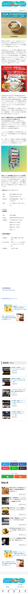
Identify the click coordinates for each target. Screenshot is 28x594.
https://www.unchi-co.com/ (8, 290)
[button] (22, 468)
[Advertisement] (14, 341)
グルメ (10, 10)
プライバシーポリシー (14, 589)
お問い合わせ (20, 586)
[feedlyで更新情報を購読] (7, 476)
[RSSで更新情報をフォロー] (20, 476)
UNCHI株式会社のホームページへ (9, 298)
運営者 (7, 586)
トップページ (4, 10)
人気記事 (20, 584)
